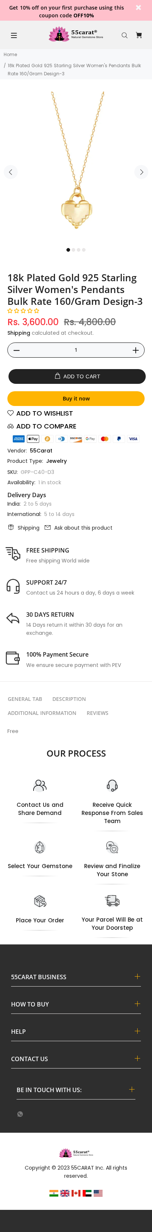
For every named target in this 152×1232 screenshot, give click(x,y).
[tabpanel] (76, 168)
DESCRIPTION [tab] (69, 698)
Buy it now (76, 398)
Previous (11, 172)
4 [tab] (84, 250)
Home (10, 54)
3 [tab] (78, 250)
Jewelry (56, 461)
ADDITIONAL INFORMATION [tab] (42, 712)
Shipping (18, 333)
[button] (23, 310)
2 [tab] (73, 250)
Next (141, 172)
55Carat (41, 450)
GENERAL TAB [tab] (25, 698)
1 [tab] (68, 250)
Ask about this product (83, 527)
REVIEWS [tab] (97, 712)
